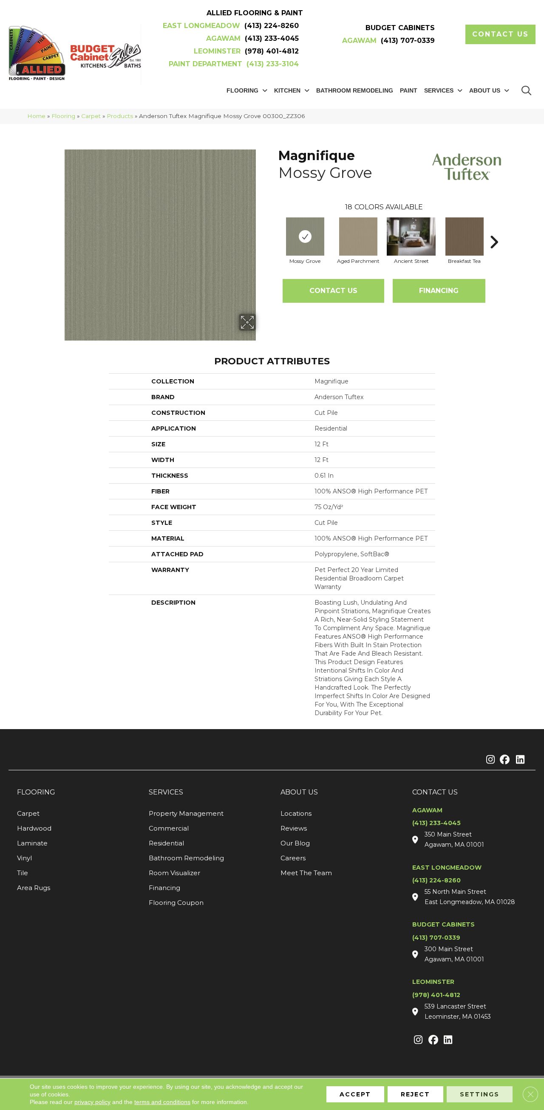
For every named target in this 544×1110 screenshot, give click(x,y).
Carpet (91, 116)
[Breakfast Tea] (464, 236)
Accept (355, 1094)
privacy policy (92, 1102)
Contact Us (333, 291)
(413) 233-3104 (272, 64)
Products (120, 116)
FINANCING (439, 291)
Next (493, 229)
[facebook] (503, 760)
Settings (479, 1094)
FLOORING (36, 792)
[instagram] (488, 760)
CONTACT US (435, 792)
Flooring (63, 116)
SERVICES (166, 792)
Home (36, 116)
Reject (415, 1094)
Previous (274, 229)
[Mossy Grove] (305, 236)
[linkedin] (518, 760)
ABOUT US (299, 792)
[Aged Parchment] (358, 236)
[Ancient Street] (411, 236)
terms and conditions (162, 1102)
